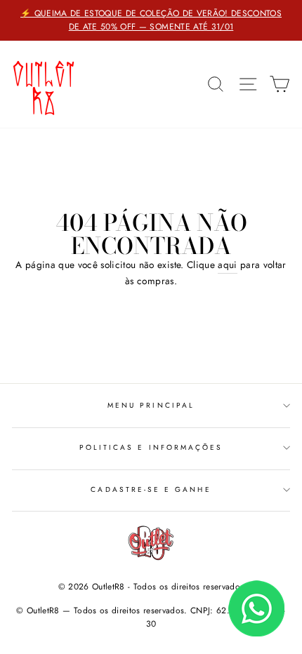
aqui (227, 265)
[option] (151, 20)
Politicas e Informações (151, 447)
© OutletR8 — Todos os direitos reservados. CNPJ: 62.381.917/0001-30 (150, 617)
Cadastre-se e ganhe (151, 489)
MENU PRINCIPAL (151, 405)
